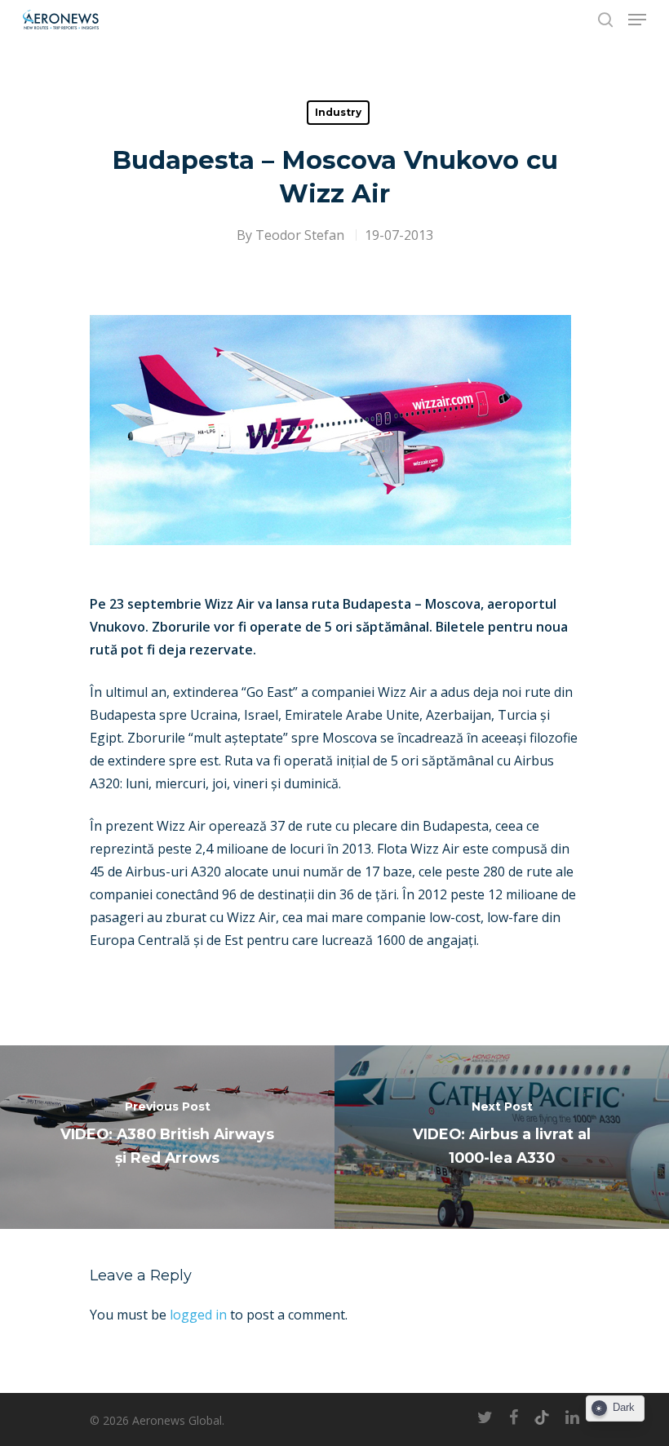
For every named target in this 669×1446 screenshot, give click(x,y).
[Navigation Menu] (637, 19)
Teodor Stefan (299, 235)
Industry (338, 112)
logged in (198, 1315)
